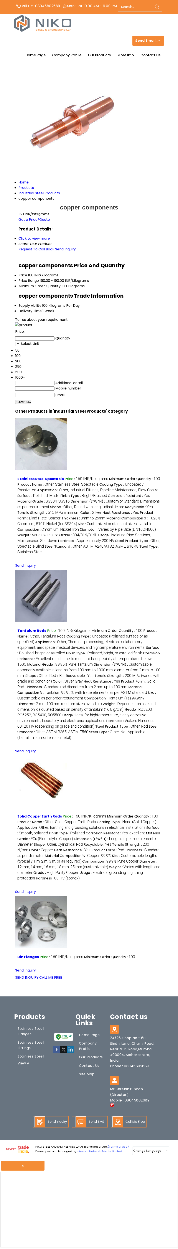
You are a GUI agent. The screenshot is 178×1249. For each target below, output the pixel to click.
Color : (91, 512)
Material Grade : (43, 501)
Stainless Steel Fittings (31, 1045)
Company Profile (66, 55)
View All (24, 1063)
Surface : (38, 495)
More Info (125, 55)
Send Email (145, 40)
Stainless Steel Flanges (31, 1031)
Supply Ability (29, 305)
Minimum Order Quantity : (134, 478)
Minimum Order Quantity (39, 286)
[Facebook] (56, 1052)
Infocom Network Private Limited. (100, 1151)
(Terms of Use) (118, 1147)
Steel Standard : (91, 546)
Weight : (37, 535)
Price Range (28, 280)
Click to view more (34, 238)
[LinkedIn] (70, 1052)
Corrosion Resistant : (129, 495)
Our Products (99, 55)
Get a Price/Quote (34, 219)
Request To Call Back (36, 249)
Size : (115, 523)
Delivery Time (30, 310)
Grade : (78, 535)
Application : (98, 490)
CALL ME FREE (50, 977)
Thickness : (83, 518)
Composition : (48, 529)
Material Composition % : (78, 855)
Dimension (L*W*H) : (88, 670)
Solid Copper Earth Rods (39, 816)
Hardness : (86, 540)
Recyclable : (139, 506)
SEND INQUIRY (26, 977)
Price (22, 275)
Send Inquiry (65, 249)
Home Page (35, 55)
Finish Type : (83, 495)
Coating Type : (126, 821)
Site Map (87, 1074)
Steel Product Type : (121, 726)
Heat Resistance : (120, 512)
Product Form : (107, 850)
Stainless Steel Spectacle (40, 478)
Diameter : (118, 529)
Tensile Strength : (48, 512)
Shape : (87, 506)
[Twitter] (63, 1052)
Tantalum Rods (31, 630)
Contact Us (150, 55)
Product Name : (58, 484)
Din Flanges (28, 956)
